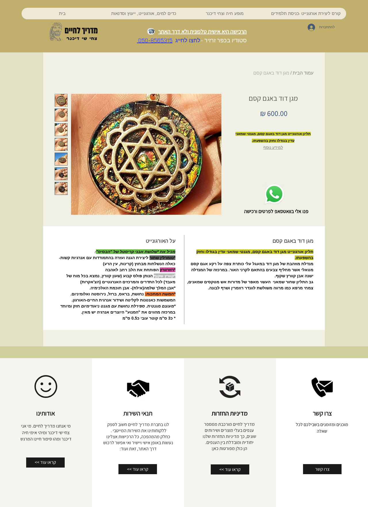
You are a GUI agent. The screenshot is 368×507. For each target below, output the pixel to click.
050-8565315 (154, 40)
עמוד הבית (303, 73)
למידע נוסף (273, 147)
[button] (143, 13)
